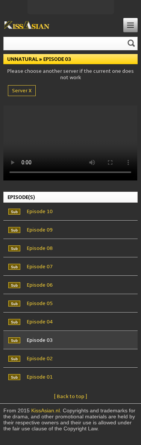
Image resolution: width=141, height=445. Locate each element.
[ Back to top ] (70, 396)
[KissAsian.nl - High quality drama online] (26, 25)
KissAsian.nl (45, 410)
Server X (22, 90)
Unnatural (22, 59)
